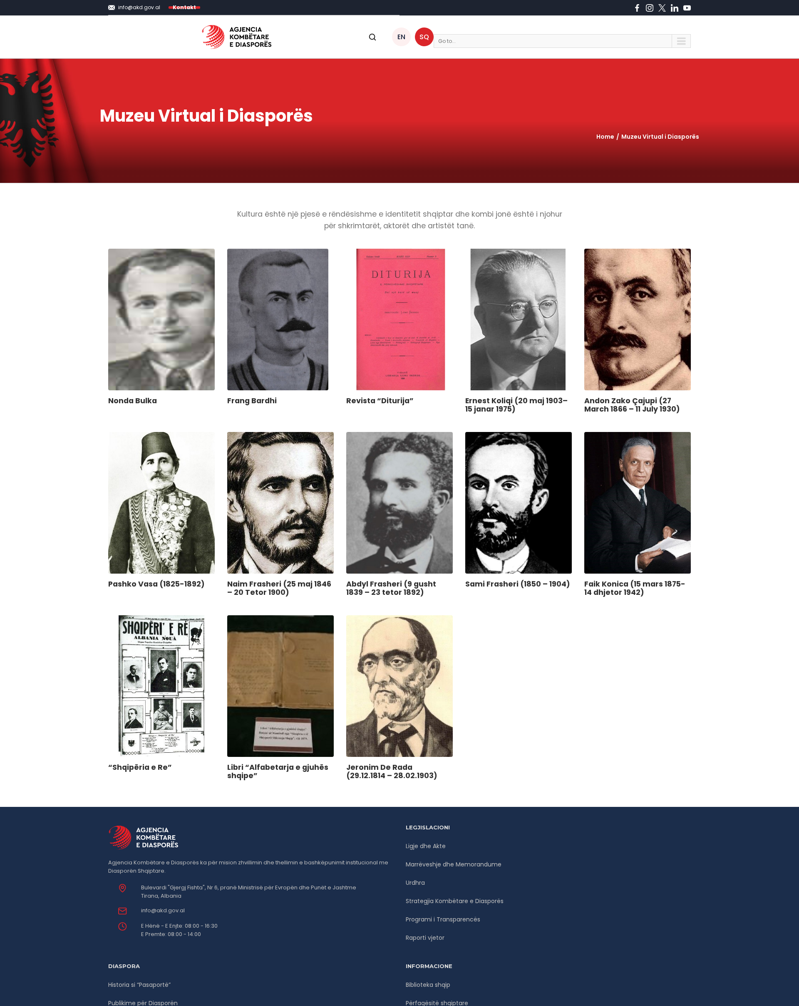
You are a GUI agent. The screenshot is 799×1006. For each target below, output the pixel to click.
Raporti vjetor (425, 938)
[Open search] (372, 37)
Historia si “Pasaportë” (139, 985)
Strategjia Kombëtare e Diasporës (455, 901)
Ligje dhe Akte (426, 846)
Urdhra (415, 883)
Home (605, 136)
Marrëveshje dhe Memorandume (453, 864)
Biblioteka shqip (428, 985)
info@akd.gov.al (163, 910)
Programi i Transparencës (443, 919)
